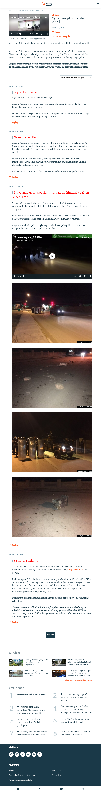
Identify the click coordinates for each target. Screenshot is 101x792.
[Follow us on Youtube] (28, 754)
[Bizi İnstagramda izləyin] (40, 789)
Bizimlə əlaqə (57, 771)
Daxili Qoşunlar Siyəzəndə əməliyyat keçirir (32, 17)
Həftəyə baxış (57, 775)
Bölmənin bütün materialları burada (78, 680)
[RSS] (34, 754)
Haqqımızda (14, 771)
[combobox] (76, 77)
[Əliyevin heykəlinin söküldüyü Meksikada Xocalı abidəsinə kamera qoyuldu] (59, 662)
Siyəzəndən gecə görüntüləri (28, 237)
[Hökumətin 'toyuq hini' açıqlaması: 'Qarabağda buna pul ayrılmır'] (16, 673)
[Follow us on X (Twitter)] (22, 754)
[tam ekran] (46, 33)
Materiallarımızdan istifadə (20, 780)
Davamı (50, 634)
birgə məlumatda (77, 570)
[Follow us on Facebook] (11, 754)
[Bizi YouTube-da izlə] (61, 789)
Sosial (55, 15)
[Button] (56, 32)
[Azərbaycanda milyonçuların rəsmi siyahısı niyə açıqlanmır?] (16, 662)
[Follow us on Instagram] (17, 754)
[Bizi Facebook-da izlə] (18, 789)
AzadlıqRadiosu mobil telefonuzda (23, 775)
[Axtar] (83, 789)
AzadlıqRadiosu (27, 241)
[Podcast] (39, 754)
